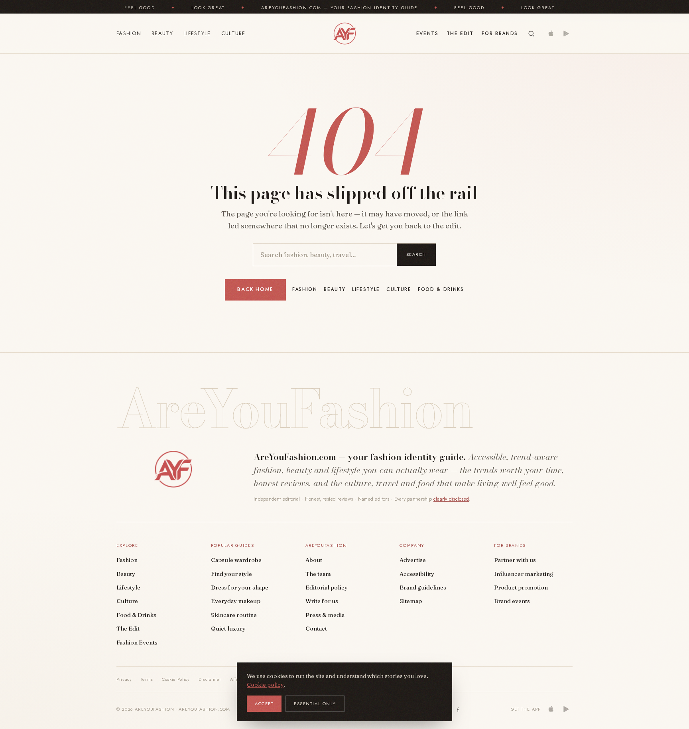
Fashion (128, 33)
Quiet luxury (228, 628)
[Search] (531, 33)
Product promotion (521, 587)
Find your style (231, 574)
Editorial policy (326, 587)
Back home (255, 289)
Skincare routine (234, 615)
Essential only (315, 703)
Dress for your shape (239, 587)
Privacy (124, 679)
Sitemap (411, 601)
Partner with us (515, 560)
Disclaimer (210, 679)
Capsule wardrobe (236, 560)
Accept (264, 703)
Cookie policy (265, 684)
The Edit (460, 33)
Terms (147, 679)
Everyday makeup (235, 601)
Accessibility (417, 574)
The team (318, 574)
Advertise (413, 560)
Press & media (324, 615)
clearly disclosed (451, 499)
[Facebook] (458, 709)
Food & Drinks (441, 289)
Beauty (162, 33)
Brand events (512, 601)
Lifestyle (197, 33)
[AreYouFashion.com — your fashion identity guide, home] (344, 33)
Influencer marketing (523, 574)
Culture (233, 33)
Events (427, 33)
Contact (316, 628)
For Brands (500, 33)
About (313, 560)
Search (416, 254)
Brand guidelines (423, 587)
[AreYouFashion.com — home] (173, 469)
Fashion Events (136, 642)
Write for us (321, 601)
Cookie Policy (176, 679)
